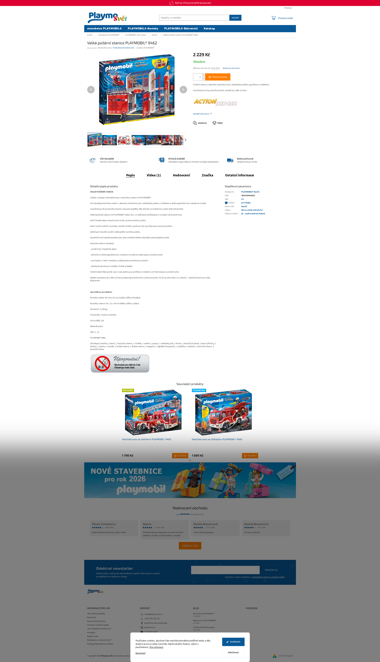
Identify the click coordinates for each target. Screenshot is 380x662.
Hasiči (244, 206)
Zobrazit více (190, 545)
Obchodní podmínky (96, 613)
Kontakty (91, 632)
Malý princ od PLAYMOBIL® (204, 620)
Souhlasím (235, 641)
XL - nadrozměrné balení (253, 213)
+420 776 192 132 (152, 618)
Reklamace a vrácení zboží (99, 640)
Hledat (235, 17)
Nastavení (140, 653)
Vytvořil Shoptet (285, 655)
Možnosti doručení (231, 68)
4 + (242, 199)
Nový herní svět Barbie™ (204, 613)
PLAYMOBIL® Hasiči (250, 191)
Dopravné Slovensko (96, 621)
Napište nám (92, 636)
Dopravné (91, 617)
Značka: (145, 47)
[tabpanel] (155, 423)
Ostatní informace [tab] (239, 175)
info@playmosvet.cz (154, 614)
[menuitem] (104, 28)
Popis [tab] (130, 175)
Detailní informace (201, 113)
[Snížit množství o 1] (203, 78)
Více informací (156, 647)
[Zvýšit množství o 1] (203, 75)
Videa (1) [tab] (154, 175)
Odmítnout (233, 652)
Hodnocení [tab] (181, 175)
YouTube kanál (151, 631)
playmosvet (150, 627)
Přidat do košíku (219, 77)
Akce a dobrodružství (251, 210)
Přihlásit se (271, 570)
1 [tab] (190, 460)
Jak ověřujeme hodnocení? (99, 628)
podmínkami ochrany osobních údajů (268, 577)
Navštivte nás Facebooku (156, 623)
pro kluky (246, 202)
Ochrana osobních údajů (98, 625)
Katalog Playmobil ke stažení (100, 643)
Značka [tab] (207, 175)
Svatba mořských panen (204, 627)
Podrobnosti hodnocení (123, 48)
